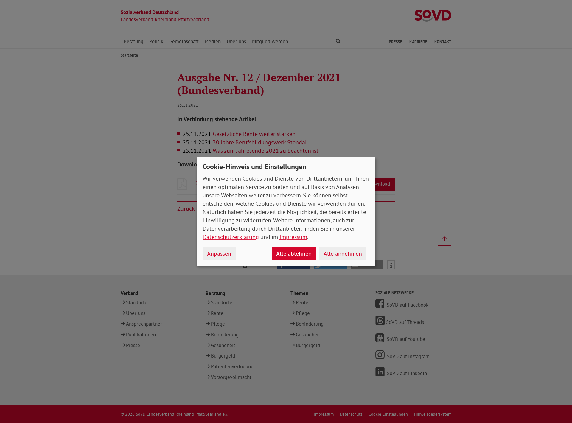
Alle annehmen (343, 253)
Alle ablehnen (294, 253)
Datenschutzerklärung (231, 237)
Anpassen (219, 253)
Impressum (293, 237)
